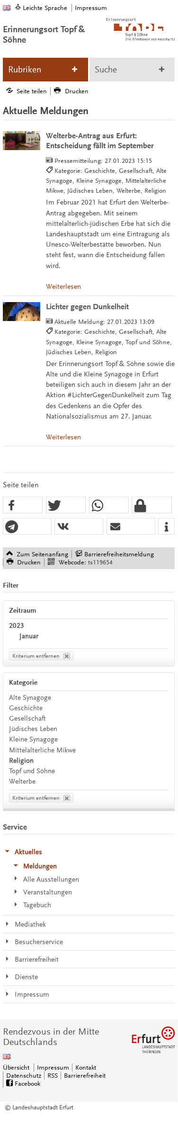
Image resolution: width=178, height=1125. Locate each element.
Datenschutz (23, 1075)
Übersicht (16, 1067)
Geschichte (26, 708)
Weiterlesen (63, 287)
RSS (52, 1075)
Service (15, 827)
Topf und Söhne (32, 771)
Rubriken (24, 69)
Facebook (27, 1083)
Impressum (91, 7)
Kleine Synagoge (33, 739)
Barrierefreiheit (85, 1075)
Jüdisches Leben (33, 729)
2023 (16, 626)
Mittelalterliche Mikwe (42, 750)
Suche (106, 69)
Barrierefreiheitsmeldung (119, 554)
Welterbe (22, 781)
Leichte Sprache (45, 7)
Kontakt (85, 1067)
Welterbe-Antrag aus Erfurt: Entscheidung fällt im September (100, 141)
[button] (22, 505)
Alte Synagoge (30, 698)
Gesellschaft (27, 718)
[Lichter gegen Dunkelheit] (21, 311)
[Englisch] (6, 7)
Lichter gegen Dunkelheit (87, 307)
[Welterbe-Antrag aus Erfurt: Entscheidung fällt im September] (21, 140)
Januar (28, 636)
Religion (21, 761)
